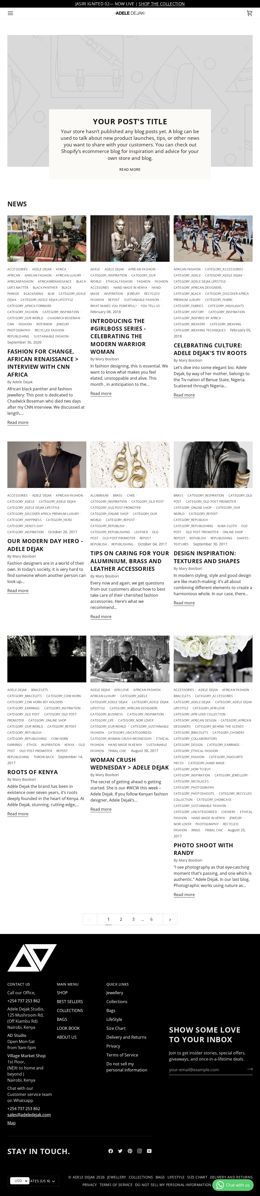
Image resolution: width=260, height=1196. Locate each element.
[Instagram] (139, 1151)
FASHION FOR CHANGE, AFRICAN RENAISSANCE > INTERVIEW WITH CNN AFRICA (42, 362)
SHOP (62, 992)
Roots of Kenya (32, 772)
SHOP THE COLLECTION (162, 4)
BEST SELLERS (70, 1001)
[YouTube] (149, 1151)
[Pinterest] (130, 1151)
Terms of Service (122, 1055)
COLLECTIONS (70, 1010)
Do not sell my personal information (173, 1185)
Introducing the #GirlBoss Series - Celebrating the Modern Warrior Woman (118, 336)
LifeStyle (114, 1019)
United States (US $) (31, 1181)
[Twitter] (120, 1151)
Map (11, 1123)
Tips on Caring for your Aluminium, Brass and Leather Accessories (129, 560)
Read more (129, 169)
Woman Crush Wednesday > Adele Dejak (129, 763)
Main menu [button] (67, 984)
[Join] (248, 1069)
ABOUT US (67, 1037)
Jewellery (114, 992)
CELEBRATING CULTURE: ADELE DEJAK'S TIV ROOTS (210, 349)
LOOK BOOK (68, 1028)
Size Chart (116, 1028)
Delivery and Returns (126, 1037)
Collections (116, 1001)
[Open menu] (15, 13)
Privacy (113, 1046)
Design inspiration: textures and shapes (207, 556)
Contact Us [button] (18, 984)
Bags (111, 1010)
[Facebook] (110, 1151)
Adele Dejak (84, 1177)
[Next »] (170, 919)
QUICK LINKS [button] (117, 984)
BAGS (62, 1019)
